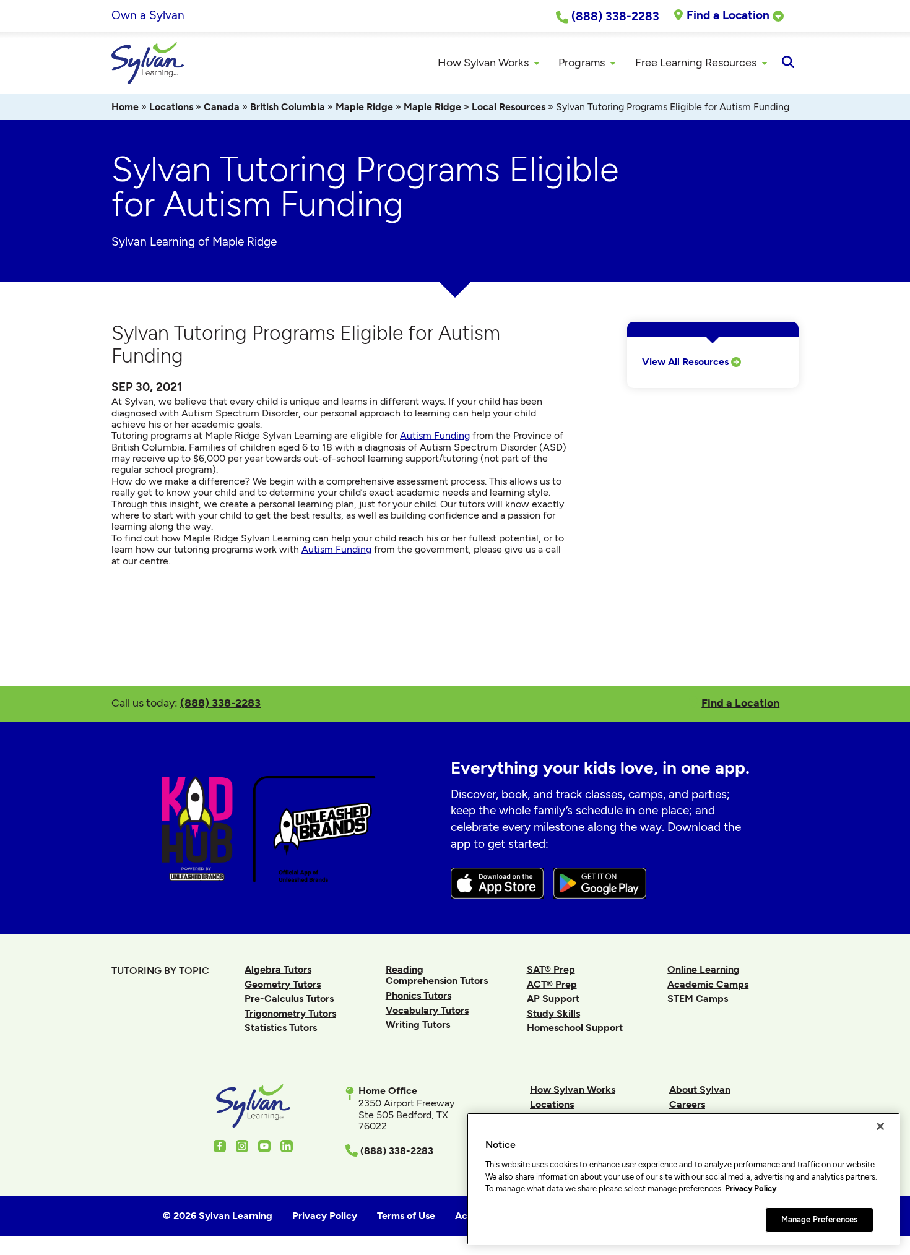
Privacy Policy (750, 1188)
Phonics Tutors (418, 995)
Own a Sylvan (147, 15)
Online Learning (703, 969)
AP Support (553, 998)
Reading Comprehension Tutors (437, 975)
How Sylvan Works (572, 1089)
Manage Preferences (819, 1219)
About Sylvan (699, 1089)
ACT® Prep (552, 984)
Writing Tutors (418, 1024)
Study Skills (553, 1013)
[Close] (880, 1126)
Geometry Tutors (283, 984)
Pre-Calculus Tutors (289, 998)
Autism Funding (435, 435)
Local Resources (508, 107)
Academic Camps (707, 984)
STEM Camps (697, 998)
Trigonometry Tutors (290, 1013)
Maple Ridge (364, 107)
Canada (222, 107)
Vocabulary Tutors (427, 1010)
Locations (171, 107)
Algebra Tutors (278, 969)
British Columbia (287, 107)
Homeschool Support (575, 1027)
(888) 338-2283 (220, 702)
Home (125, 107)
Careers (687, 1104)
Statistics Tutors (281, 1027)
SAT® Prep (551, 969)
